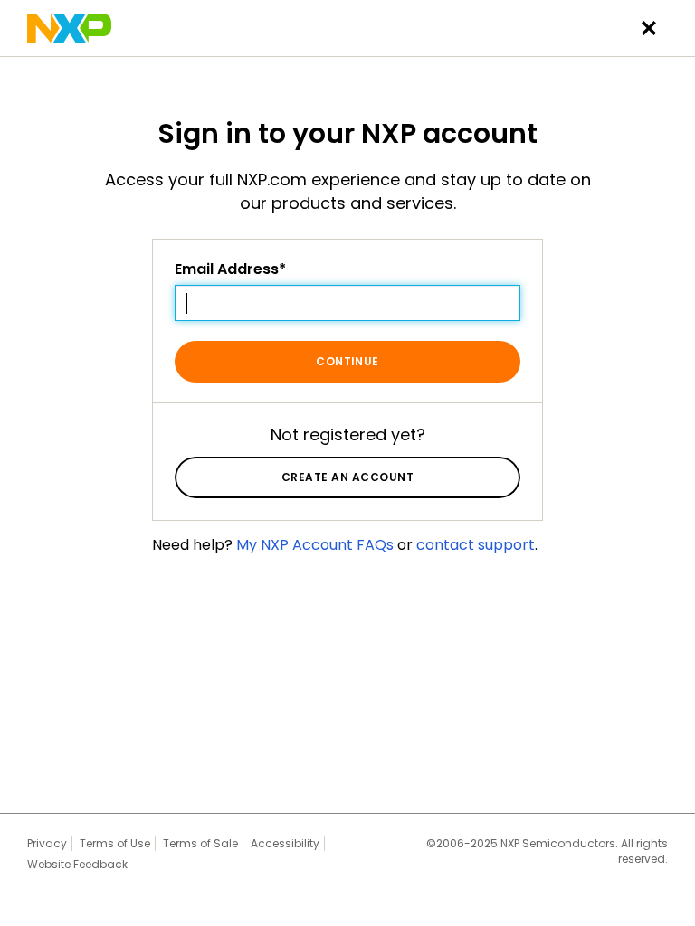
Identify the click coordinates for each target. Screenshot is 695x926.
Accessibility (285, 843)
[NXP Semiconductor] (69, 28)
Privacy (47, 843)
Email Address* (230, 269)
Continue (347, 361)
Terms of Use (115, 843)
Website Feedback (77, 864)
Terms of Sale (200, 843)
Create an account (347, 477)
